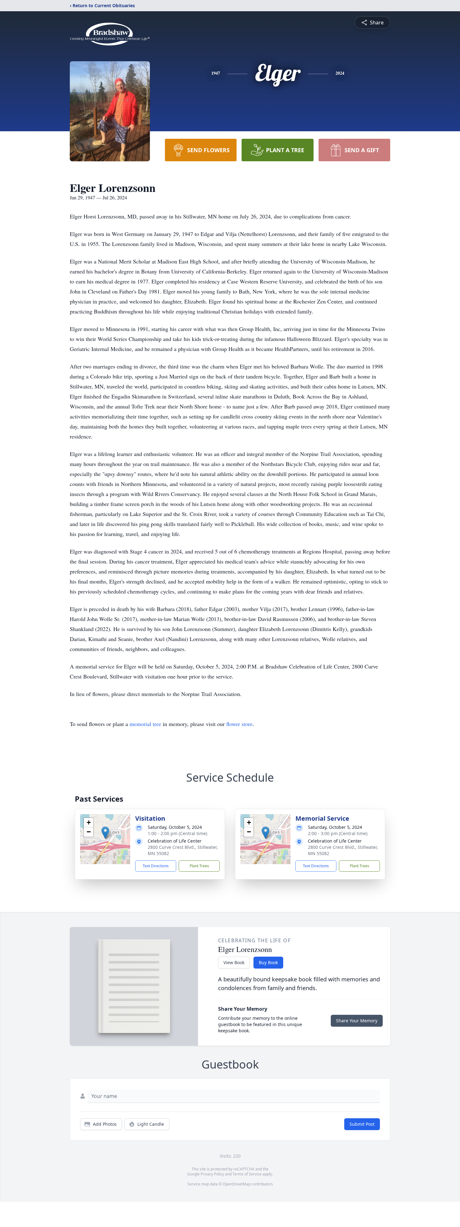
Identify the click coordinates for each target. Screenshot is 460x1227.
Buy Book (268, 962)
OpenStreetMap (237, 1184)
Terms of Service (247, 1174)
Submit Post (362, 1124)
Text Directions (156, 866)
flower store (239, 724)
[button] (105, 832)
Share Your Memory (356, 1021)
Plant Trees (199, 866)
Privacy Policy (212, 1174)
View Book (233, 962)
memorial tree (145, 724)
